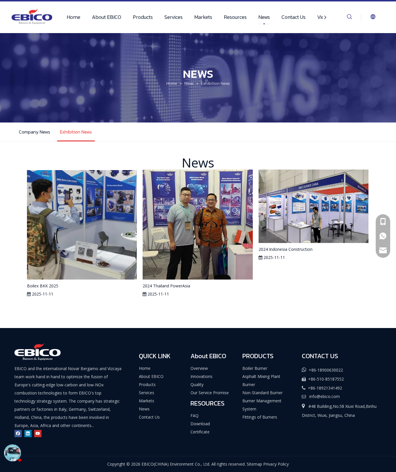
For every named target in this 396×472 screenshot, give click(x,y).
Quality (197, 384)
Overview (199, 368)
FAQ (194, 415)
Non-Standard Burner (262, 392)
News (264, 17)
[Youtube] (37, 433)
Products (143, 17)
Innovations (201, 376)
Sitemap (254, 464)
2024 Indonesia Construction (286, 249)
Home (73, 17)
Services (173, 17)
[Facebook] (18, 433)
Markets (203, 17)
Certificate (200, 432)
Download (200, 423)
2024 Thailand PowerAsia (166, 286)
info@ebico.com (324, 396)
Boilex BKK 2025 (42, 286)
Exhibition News (76, 131)
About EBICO (106, 17)
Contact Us (293, 17)
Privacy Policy (276, 464)
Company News (34, 131)
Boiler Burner (254, 368)
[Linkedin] (28, 433)
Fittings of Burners (259, 417)
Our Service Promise (209, 392)
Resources (235, 17)
